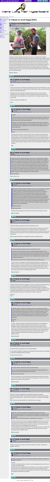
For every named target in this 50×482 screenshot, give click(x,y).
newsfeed (3, 20)
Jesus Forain (16, 390)
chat (2, 24)
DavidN (14, 81)
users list (3, 30)
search (2, 22)
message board (4, 19)
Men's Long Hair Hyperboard (10, 1)
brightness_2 (49, 1)
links (2, 29)
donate (2, 37)
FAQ (2, 27)
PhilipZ (14, 440)
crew (2, 32)
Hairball (13, 25)
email (2, 35)
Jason (14, 221)
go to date (3, 23)
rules (2, 26)
